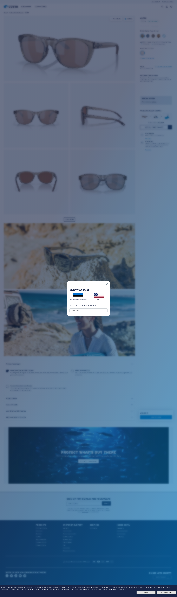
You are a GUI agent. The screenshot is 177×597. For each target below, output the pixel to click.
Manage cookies (6, 592)
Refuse (146, 592)
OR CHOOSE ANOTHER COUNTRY (84, 306)
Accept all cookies (166, 592)
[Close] (107, 283)
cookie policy (112, 589)
